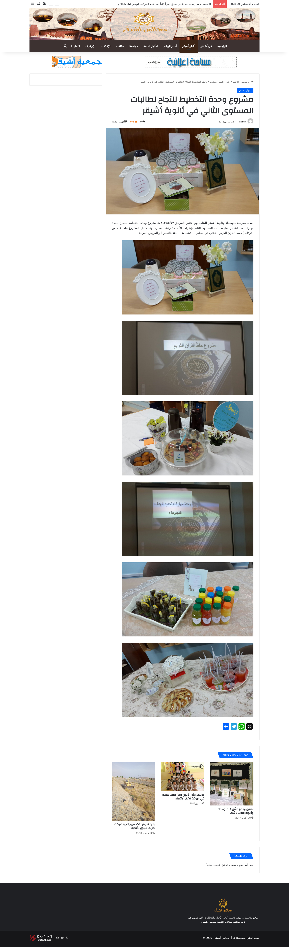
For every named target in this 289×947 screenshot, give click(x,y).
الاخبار (236, 81)
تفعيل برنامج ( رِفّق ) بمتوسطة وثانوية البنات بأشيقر (235, 811)
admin (242, 121)
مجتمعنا (133, 46)
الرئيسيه (222, 46)
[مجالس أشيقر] (144, 24)
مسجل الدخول (229, 864)
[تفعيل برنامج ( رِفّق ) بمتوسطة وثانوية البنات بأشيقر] (231, 783)
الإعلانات (105, 46)
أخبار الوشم (170, 46)
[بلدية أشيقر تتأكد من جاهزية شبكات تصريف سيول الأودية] (133, 791)
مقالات (120, 46)
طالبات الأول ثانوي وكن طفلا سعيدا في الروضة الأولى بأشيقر (183, 796)
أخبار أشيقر (188, 46)
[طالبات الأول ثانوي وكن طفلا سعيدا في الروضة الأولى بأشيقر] (182, 776)
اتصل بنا (75, 46)
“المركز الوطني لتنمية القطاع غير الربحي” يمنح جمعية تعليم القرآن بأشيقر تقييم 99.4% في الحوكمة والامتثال (152, 4)
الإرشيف (90, 46)
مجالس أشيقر (221, 937)
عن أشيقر (206, 46)
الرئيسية (246, 81)
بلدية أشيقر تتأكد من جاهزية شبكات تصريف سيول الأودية (134, 826)
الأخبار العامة (151, 46)
